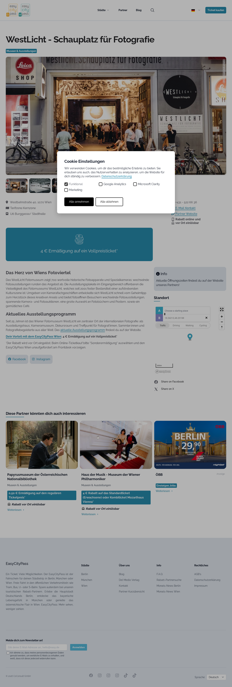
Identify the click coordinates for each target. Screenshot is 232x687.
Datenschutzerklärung (117, 176)
